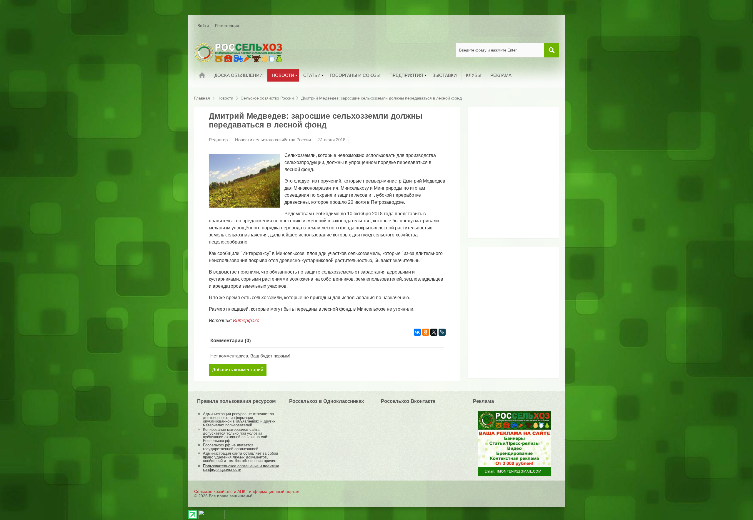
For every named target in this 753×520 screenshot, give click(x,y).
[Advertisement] (507, 175)
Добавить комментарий (237, 369)
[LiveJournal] (442, 332)
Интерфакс (246, 320)
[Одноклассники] (425, 332)
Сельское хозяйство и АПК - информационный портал (246, 491)
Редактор (218, 139)
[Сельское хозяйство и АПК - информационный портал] (238, 52)
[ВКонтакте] (417, 332)
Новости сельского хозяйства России (273, 139)
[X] (433, 332)
